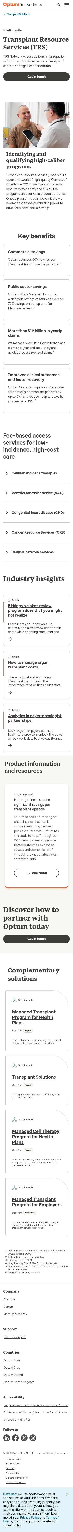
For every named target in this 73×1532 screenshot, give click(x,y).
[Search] (59, 5)
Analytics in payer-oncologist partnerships (35, 718)
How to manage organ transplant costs (28, 664)
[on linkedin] (6, 1437)
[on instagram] (32, 1437)
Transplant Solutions (18, 14)
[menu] (67, 5)
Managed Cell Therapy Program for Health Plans (35, 1137)
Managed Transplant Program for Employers (37, 1202)
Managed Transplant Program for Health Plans (34, 1017)
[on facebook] (15, 1437)
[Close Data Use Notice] (68, 1494)
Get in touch (36, 76)
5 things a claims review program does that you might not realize (35, 610)
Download (39, 873)
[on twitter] (24, 1437)
